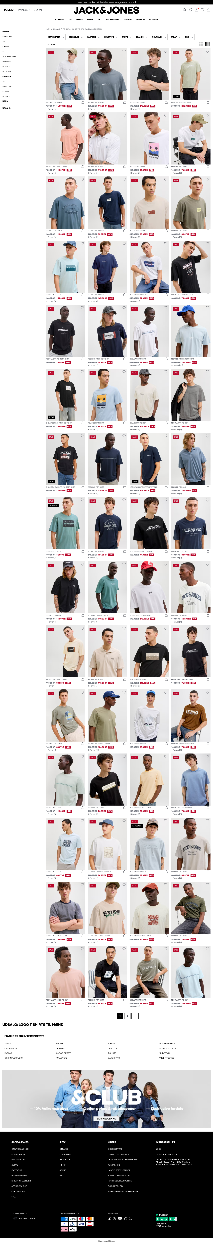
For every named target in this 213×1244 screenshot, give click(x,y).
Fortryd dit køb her (118, 1154)
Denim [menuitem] (90, 20)
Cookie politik (115, 1186)
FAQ (13, 1197)
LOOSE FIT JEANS (167, 1048)
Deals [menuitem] (79, 20)
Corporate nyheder (167, 1154)
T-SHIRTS (112, 1053)
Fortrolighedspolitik (120, 1181)
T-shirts (66, 29)
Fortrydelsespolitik (119, 1175)
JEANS (7, 1043)
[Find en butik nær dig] (190, 11)
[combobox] (56, 37)
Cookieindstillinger (106, 1241)
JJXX (63, 1142)
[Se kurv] (208, 10)
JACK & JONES (19, 1142)
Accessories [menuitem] (112, 20)
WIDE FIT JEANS (166, 1058)
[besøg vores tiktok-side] (130, 1219)
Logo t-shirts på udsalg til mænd (87, 29)
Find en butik (18, 1159)
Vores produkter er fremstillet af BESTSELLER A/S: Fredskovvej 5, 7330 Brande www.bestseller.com (174, 1161)
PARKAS (8, 1053)
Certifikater (18, 1191)
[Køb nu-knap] (82, 102)
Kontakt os (114, 1165)
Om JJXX (64, 1149)
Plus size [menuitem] (153, 20)
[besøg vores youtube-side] (120, 1219)
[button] (65, 74)
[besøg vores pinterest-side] (125, 1219)
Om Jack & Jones (19, 1149)
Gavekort (16, 1170)
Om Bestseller (165, 1142)
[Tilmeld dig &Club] (106, 1099)
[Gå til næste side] (135, 1016)
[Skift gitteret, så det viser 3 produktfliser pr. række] (201, 44)
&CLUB (14, 1165)
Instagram (65, 1154)
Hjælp (112, 1142)
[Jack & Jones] (106, 13)
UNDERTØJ (164, 1053)
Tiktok (63, 1165)
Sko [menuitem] (99, 20)
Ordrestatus (115, 1149)
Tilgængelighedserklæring (123, 1191)
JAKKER (111, 1043)
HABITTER (112, 1048)
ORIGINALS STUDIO (13, 1058)
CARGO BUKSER (63, 1053)
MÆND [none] (8, 10)
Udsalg (56, 29)
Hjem (48, 29)
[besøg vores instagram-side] (114, 1219)
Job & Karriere (19, 1154)
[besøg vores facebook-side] (109, 1219)
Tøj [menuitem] (70, 20)
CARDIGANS (114, 1058)
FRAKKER (60, 1048)
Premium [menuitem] (140, 20)
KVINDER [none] (23, 10)
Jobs (158, 1149)
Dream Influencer (21, 1181)
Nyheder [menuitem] (59, 20)
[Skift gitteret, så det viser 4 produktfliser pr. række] (207, 44)
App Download (19, 1186)
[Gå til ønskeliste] (202, 11)
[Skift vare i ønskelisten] (82, 51)
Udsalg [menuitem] (128, 20)
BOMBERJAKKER (167, 1043)
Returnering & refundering (123, 1159)
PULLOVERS (61, 1058)
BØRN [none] (37, 10)
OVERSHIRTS (10, 1048)
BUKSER (60, 1043)
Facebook (65, 1159)
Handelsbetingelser (119, 1170)
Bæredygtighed (19, 1175)
